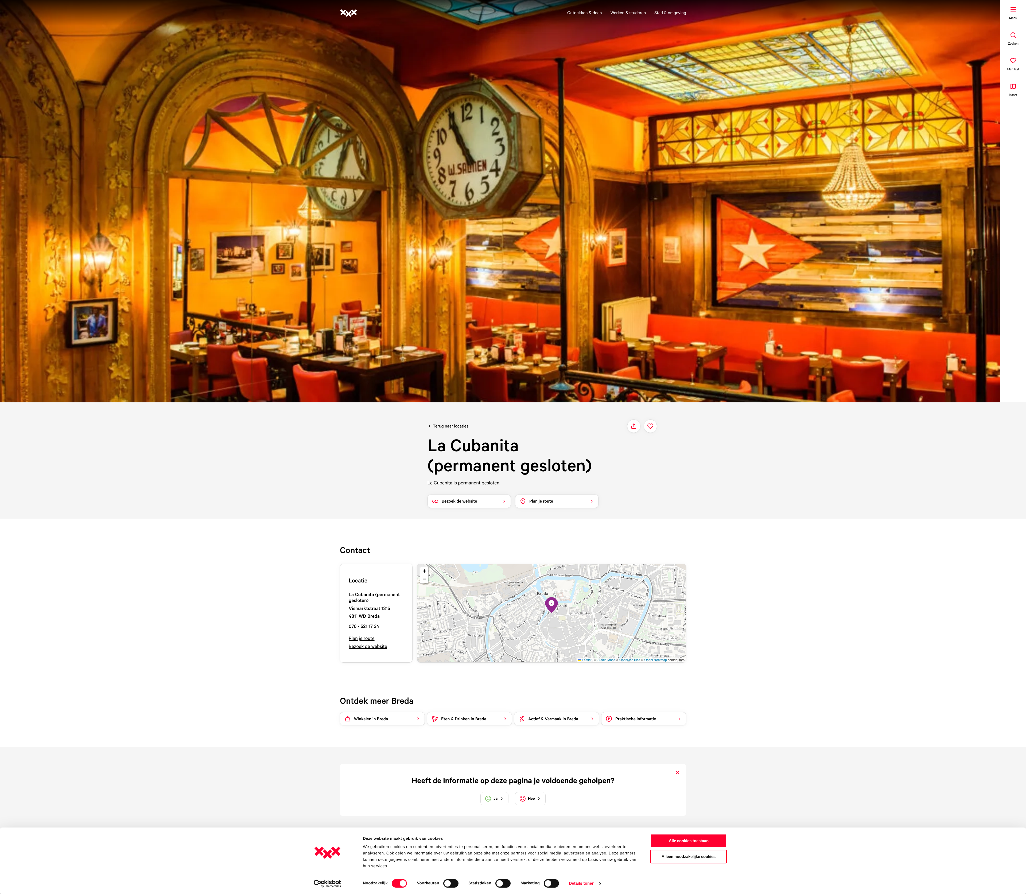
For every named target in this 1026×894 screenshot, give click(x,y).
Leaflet (586, 660)
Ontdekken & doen (584, 12)
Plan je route (362, 638)
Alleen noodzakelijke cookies (689, 856)
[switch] (450, 883)
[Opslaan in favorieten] (650, 426)
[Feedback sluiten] (677, 772)
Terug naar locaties (450, 426)
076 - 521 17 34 (364, 626)
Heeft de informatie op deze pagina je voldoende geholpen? (513, 780)
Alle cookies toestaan (689, 840)
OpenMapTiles (629, 660)
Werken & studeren (628, 12)
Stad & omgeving (670, 12)
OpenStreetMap (655, 660)
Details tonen (581, 883)
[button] (551, 605)
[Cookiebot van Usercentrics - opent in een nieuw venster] (327, 884)
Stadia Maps (606, 660)
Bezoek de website (368, 646)
